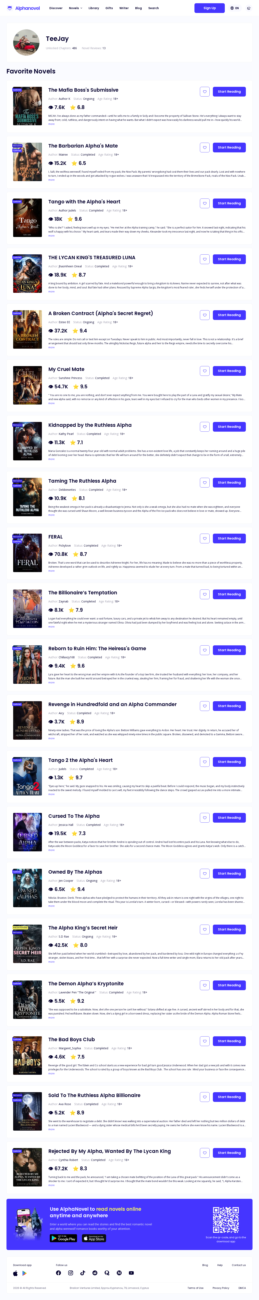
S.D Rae (64, 936)
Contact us (239, 1265)
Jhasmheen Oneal (70, 266)
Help (220, 1265)
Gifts (109, 8)
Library (94, 8)
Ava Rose (65, 1104)
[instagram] (70, 1272)
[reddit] (94, 1272)
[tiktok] (82, 1272)
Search (153, 8)
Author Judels (67, 210)
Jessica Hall (66, 825)
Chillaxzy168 (67, 657)
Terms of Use (195, 1288)
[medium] (119, 1272)
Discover (56, 8)
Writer (124, 8)
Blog (138, 8)
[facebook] (58, 1272)
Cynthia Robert (68, 1160)
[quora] (107, 1272)
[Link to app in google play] (24, 1273)
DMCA (242, 1288)
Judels (62, 769)
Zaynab (63, 601)
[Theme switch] (249, 8)
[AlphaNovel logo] (23, 8)
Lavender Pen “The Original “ (77, 992)
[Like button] (205, 92)
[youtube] (131, 1272)
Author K (64, 99)
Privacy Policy (221, 1288)
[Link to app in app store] (15, 1273)
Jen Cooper (66, 881)
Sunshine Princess (70, 378)
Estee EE (64, 322)
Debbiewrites (67, 490)
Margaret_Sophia (70, 1048)
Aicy (61, 713)
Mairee (63, 154)
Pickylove (65, 545)
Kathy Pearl (66, 434)
